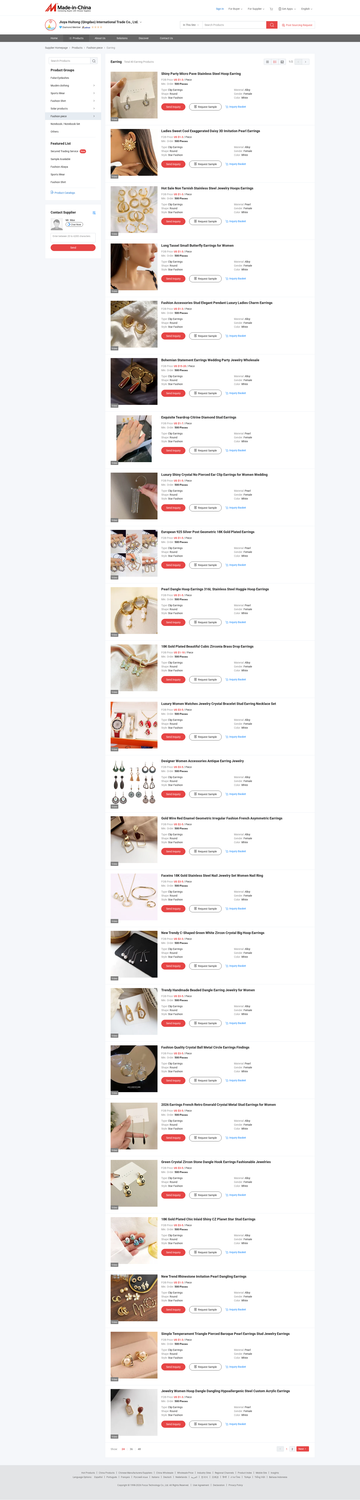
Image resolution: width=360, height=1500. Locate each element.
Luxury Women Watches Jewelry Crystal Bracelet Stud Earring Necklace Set (218, 704)
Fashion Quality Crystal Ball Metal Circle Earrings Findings (205, 1047)
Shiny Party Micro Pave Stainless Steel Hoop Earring (201, 74)
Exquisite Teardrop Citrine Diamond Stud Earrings (198, 417)
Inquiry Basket (237, 106)
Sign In (220, 8)
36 (131, 1449)
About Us (100, 38)
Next (301, 1449)
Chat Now (76, 224)
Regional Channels (224, 1472)
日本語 (215, 1476)
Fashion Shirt (58, 101)
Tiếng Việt (260, 1476)
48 (139, 1449)
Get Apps (287, 8)
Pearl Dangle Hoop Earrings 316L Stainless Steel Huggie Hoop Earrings (215, 589)
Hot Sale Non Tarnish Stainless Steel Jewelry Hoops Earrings (207, 188)
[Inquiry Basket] (272, 8)
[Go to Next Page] (305, 62)
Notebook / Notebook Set (65, 124)
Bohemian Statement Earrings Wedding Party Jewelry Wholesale (210, 360)
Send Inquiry (173, 107)
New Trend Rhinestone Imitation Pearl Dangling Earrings (203, 1276)
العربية (194, 1476)
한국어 (204, 1476)
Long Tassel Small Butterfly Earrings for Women (197, 245)
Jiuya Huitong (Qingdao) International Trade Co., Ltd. (98, 22)
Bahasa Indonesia (278, 1476)
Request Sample (207, 107)
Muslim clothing (60, 85)
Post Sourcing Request (299, 25)
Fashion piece (59, 116)
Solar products (59, 108)
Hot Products (88, 1472)
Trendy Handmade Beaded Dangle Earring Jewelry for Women (208, 990)
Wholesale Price (185, 1472)
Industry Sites (204, 1472)
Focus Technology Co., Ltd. (155, 1485)
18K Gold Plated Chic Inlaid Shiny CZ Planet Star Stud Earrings (208, 1219)
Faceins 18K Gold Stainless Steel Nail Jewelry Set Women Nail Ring (212, 875)
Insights (275, 1472)
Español (98, 1476)
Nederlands (181, 1476)
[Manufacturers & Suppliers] (69, 7)
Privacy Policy (236, 1485)
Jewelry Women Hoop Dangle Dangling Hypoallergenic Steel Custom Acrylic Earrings (225, 1391)
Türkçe (247, 1476)
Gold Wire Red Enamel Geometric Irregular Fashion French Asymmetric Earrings (221, 818)
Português (111, 1476)
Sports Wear (58, 93)
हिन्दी (225, 1476)
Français (125, 1476)
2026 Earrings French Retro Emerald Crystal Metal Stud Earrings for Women (218, 1105)
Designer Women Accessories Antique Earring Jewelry (202, 761)
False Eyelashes (60, 78)
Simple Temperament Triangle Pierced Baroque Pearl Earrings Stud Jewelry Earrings (225, 1334)
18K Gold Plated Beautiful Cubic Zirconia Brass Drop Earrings (207, 646)
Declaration (219, 1485)
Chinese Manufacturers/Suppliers (135, 1472)
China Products (107, 1472)
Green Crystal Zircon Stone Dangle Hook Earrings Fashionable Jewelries (216, 1162)
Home (54, 38)
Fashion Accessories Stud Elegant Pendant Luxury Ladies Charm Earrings (216, 303)
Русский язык (141, 1476)
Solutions (122, 38)
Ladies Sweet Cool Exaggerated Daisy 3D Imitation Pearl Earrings (210, 131)
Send (73, 247)
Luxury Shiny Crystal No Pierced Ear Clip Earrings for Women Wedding (214, 475)
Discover (144, 38)
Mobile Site (261, 1472)
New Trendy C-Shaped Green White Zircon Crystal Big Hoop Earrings (212, 933)
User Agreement (201, 1485)
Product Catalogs (65, 192)
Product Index (245, 1472)
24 (123, 1449)
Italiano (155, 1476)
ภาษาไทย (235, 1476)
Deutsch (167, 1476)
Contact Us (166, 38)
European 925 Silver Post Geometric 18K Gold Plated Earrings (207, 532)
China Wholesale (164, 1472)
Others (54, 131)
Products (78, 38)
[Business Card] (94, 212)
